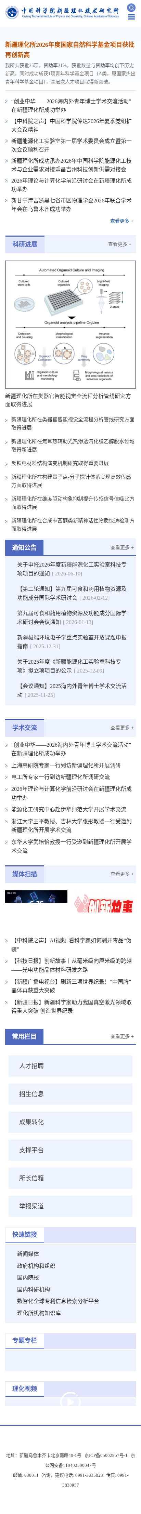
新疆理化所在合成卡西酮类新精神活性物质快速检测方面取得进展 (72, 525)
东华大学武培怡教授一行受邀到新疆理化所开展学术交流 (71, 846)
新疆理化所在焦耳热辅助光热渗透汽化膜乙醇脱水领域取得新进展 (72, 445)
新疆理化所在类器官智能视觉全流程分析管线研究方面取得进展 (72, 423)
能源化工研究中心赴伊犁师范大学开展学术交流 (68, 809)
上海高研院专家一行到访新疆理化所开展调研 (66, 765)
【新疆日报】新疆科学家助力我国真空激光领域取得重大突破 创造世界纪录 (71, 1006)
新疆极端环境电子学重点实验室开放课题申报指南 (72, 642)
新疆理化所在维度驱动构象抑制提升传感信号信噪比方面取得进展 (72, 503)
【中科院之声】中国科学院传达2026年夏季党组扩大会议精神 (71, 125)
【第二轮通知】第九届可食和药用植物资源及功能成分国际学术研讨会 (72, 593)
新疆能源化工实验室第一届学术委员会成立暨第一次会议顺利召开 (71, 145)
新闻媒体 (28, 1254)
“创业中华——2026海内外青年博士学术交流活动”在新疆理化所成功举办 (71, 105)
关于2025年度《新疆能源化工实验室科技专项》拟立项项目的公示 (69, 666)
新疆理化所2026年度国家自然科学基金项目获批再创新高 (69, 49)
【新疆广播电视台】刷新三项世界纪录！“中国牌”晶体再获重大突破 (71, 986)
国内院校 (28, 1277)
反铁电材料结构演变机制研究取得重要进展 (60, 463)
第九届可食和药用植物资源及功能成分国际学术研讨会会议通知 (72, 617)
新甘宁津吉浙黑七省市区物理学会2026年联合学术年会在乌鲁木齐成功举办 (71, 205)
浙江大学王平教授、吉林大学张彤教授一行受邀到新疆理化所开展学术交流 (71, 826)
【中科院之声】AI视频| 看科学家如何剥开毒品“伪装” (71, 945)
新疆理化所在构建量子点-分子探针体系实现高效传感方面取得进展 (71, 481)
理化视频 (24, 1388)
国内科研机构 (33, 1289)
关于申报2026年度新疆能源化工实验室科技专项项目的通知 (72, 569)
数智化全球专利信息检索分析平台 (58, 1301)
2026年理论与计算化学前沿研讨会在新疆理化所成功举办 (71, 185)
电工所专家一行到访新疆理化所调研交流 (60, 777)
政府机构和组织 (36, 1266)
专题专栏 (24, 1340)
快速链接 (24, 1234)
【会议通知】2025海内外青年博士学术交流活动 (72, 690)
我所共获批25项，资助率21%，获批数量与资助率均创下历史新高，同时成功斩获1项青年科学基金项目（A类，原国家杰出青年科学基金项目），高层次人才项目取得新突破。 (70, 73)
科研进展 (25, 244)
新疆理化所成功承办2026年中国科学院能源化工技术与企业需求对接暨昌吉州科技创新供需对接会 (71, 165)
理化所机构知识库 (39, 1313)
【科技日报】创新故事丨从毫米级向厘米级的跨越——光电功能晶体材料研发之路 (71, 965)
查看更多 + (121, 221)
